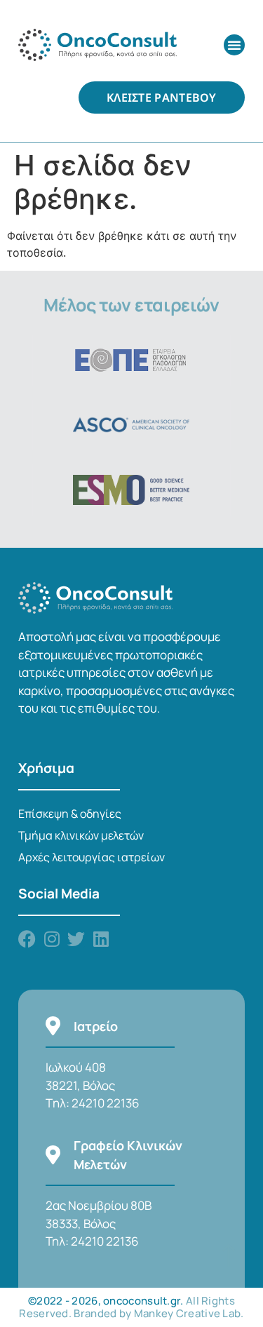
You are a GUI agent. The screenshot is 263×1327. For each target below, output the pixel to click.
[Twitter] (76, 939)
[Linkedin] (100, 939)
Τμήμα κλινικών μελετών (81, 835)
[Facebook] (27, 939)
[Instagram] (51, 939)
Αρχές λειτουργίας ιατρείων (91, 857)
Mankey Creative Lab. (189, 1313)
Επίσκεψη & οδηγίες (69, 813)
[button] (234, 44)
